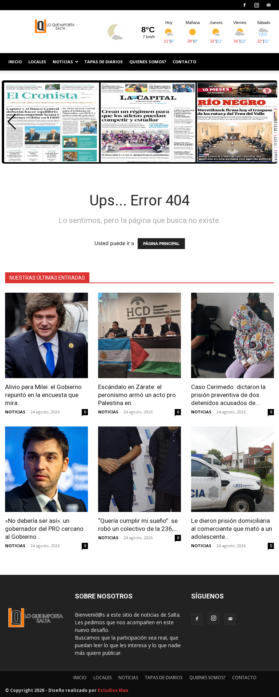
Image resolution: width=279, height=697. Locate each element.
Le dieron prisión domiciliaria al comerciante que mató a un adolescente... (231, 528)
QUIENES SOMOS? (147, 61)
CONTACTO (184, 61)
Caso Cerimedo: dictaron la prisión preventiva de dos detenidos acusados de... (228, 394)
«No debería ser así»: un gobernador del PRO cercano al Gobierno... (44, 528)
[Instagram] (256, 5)
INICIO (15, 61)
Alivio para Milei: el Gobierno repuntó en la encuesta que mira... (43, 394)
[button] (12, 122)
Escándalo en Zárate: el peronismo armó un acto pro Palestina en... (137, 394)
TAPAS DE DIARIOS (103, 61)
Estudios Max (113, 690)
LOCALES (37, 61)
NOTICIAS (63, 61)
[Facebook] (244, 5)
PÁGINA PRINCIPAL (161, 243)
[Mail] (268, 5)
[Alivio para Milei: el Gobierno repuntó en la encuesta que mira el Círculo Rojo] (46, 335)
